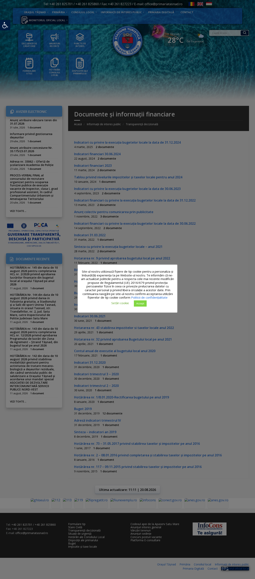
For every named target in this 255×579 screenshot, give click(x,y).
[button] (5, 25)
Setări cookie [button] (120, 303)
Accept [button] (140, 303)
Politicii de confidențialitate (149, 297)
